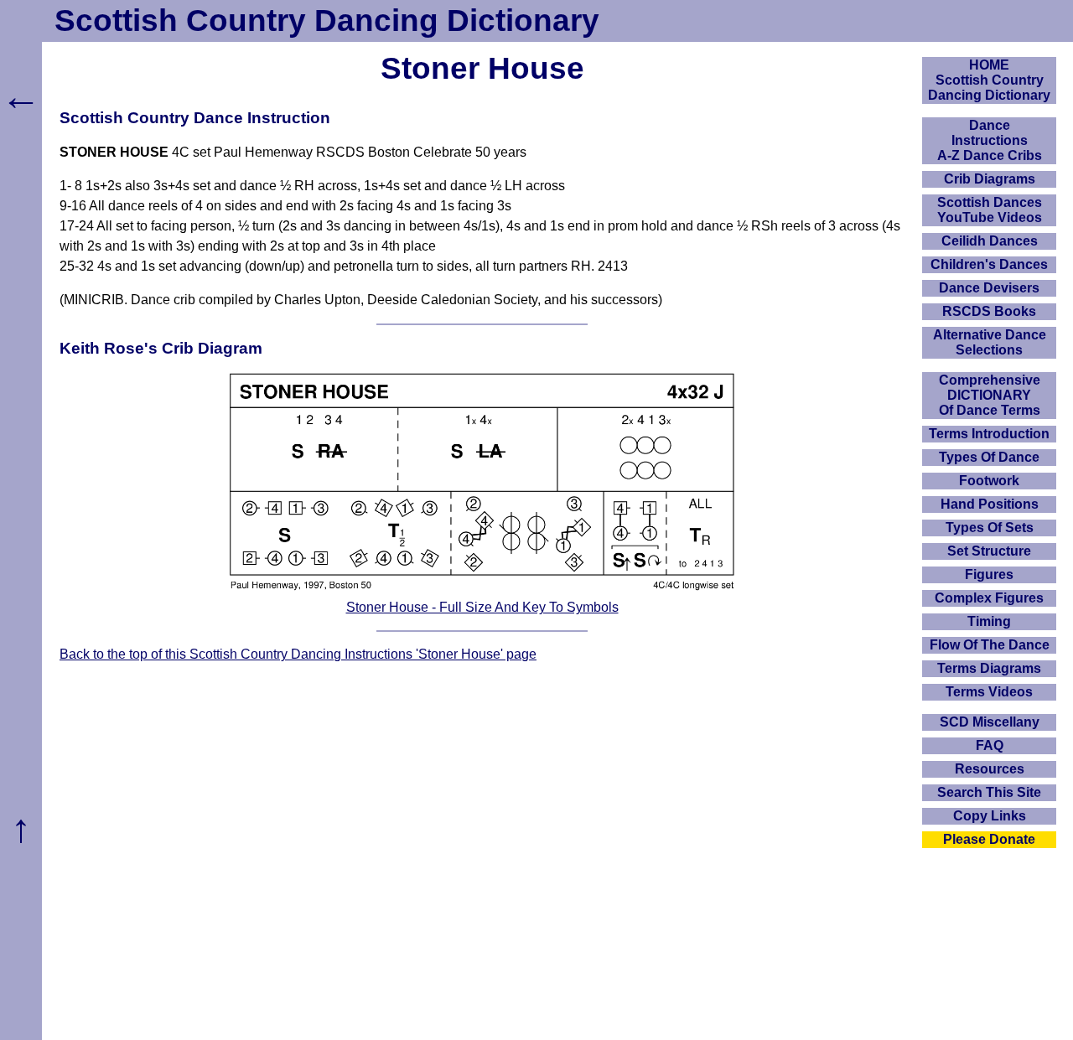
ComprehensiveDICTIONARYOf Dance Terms (989, 395)
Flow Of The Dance (990, 645)
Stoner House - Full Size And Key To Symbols (482, 607)
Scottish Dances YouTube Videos (989, 210)
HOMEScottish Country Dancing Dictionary (989, 80)
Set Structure (989, 551)
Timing (989, 621)
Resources (989, 769)
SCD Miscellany (989, 722)
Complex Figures (989, 598)
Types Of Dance (989, 457)
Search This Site (989, 792)
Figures (989, 574)
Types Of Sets (990, 527)
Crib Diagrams (989, 179)
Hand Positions (990, 504)
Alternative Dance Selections (989, 342)
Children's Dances (989, 264)
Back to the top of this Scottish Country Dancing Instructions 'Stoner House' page (298, 654)
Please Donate (989, 839)
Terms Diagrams (989, 668)
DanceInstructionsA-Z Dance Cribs (989, 140)
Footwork (989, 480)
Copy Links (989, 816)
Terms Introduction (989, 434)
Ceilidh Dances (989, 241)
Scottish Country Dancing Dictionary (326, 20)
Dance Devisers (989, 288)
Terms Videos (989, 692)
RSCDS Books (989, 311)
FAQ (989, 745)
